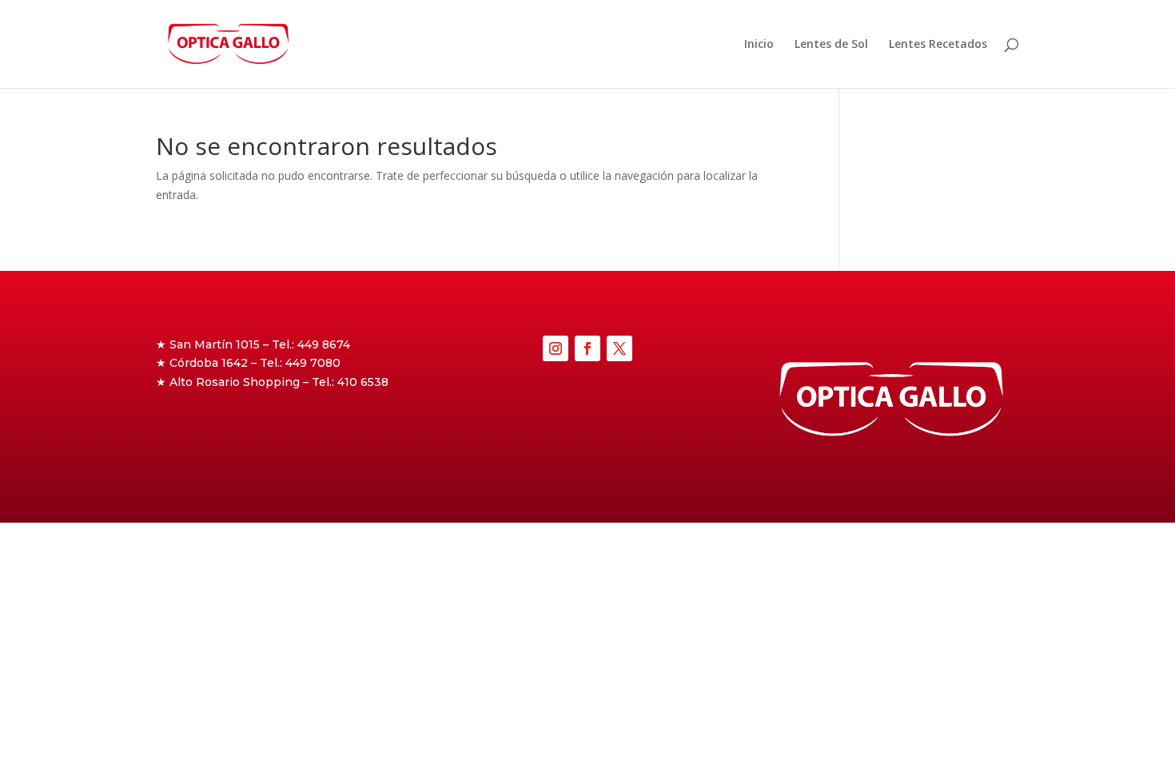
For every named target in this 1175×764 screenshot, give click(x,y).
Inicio (759, 44)
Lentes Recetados (938, 44)
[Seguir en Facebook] (587, 348)
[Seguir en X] (619, 348)
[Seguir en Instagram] (555, 348)
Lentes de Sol (831, 44)
